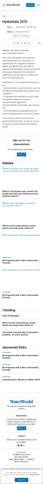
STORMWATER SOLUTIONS (21, 454)
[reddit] (25, 43)
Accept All (21, 480)
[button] (3, 5)
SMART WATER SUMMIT (16, 459)
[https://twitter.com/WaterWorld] (24, 445)
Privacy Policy (34, 469)
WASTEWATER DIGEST (21, 457)
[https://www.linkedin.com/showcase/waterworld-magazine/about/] (21, 445)
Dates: (9, 27)
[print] (40, 43)
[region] (21, 476)
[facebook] (14, 43)
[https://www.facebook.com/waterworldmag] (19, 445)
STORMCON (30, 459)
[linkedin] (18, 43)
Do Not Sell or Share (23, 469)
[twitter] (21, 43)
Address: (10, 32)
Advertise (12, 469)
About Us (5, 469)
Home (4, 16)
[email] (29, 43)
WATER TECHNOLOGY (21, 462)
